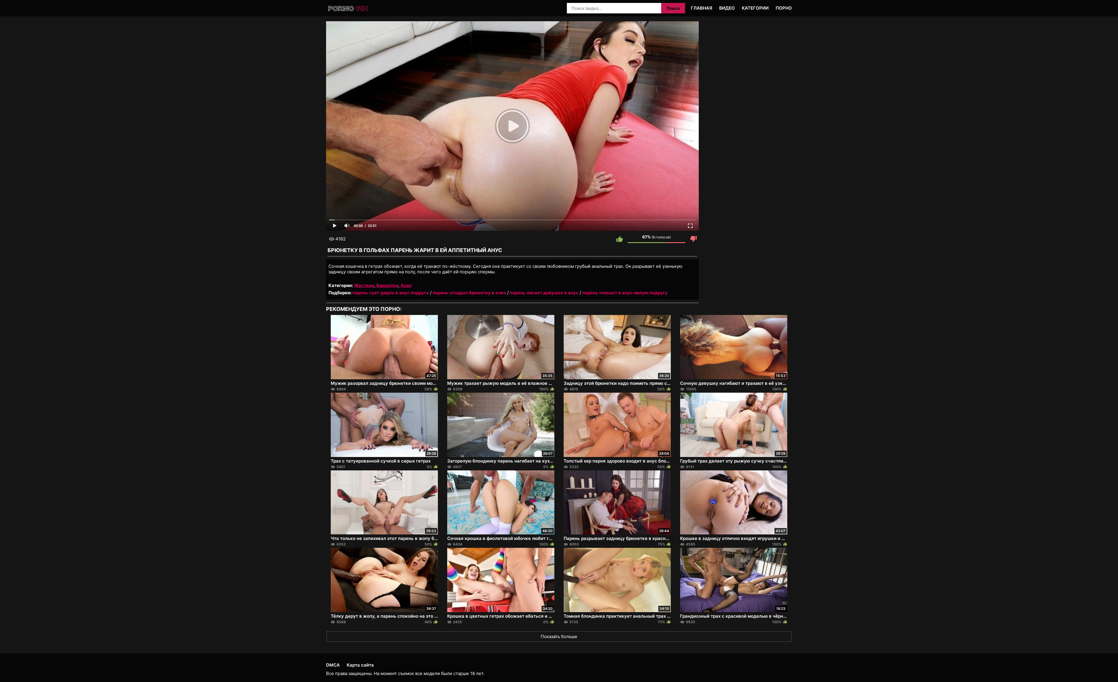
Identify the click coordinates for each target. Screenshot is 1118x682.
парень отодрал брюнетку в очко (469, 292)
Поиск (673, 8)
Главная (701, 8)
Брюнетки (387, 285)
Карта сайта (360, 665)
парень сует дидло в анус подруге (390, 292)
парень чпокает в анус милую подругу (625, 292)
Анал (406, 285)
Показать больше (559, 636)
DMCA (333, 665)
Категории (755, 8)
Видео (727, 8)
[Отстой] (693, 239)
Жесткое (364, 285)
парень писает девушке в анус (544, 292)
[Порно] (348, 8)
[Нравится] (619, 239)
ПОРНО (784, 8)
